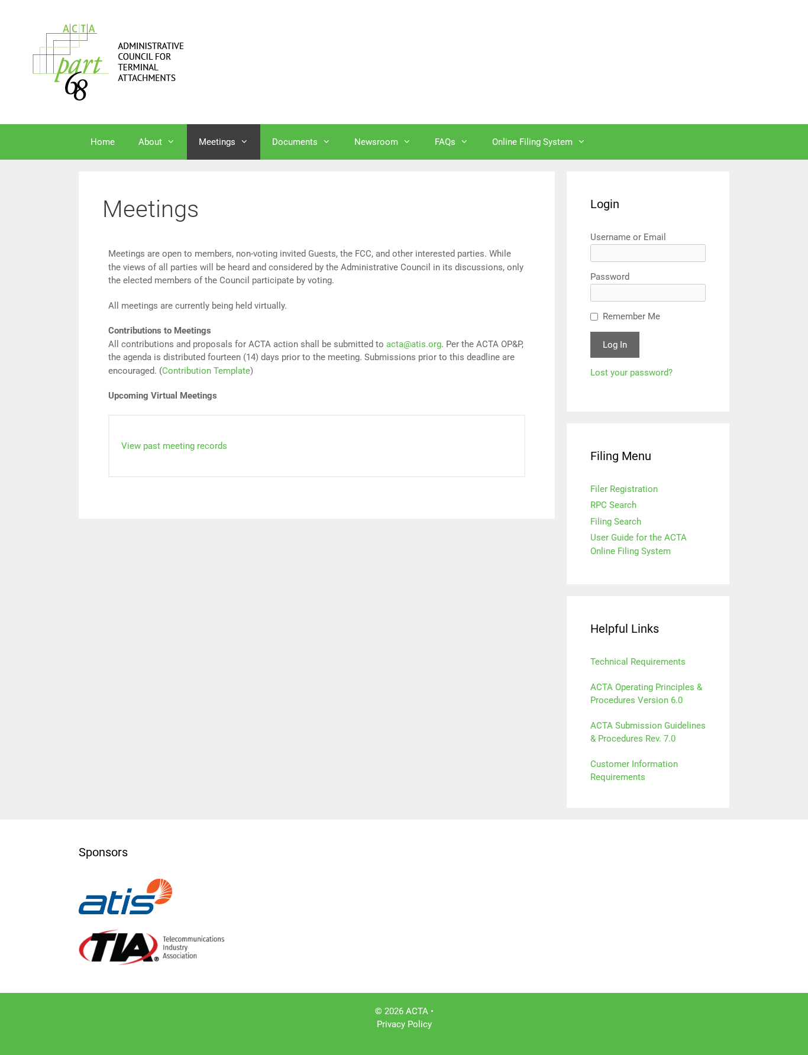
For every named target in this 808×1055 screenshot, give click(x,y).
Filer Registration (624, 489)
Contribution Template (206, 370)
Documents (295, 142)
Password (609, 276)
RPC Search (613, 505)
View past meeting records (174, 446)
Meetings (217, 142)
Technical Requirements (638, 661)
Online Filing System (532, 142)
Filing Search (615, 521)
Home (103, 142)
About (150, 142)
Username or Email (628, 237)
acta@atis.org (413, 344)
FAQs (445, 142)
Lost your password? (631, 372)
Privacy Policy (404, 1024)
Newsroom (376, 142)
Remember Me (631, 316)
